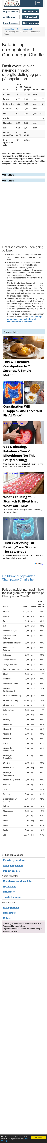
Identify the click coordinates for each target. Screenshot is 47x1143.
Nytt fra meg (9, 886)
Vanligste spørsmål (13, 865)
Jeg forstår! (38, 1137)
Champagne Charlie (25, 29)
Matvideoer (9, 891)
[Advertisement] (23, 206)
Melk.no (7, 917)
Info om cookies (11, 870)
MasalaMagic (9, 912)
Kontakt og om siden (14, 860)
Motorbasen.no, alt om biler (17, 881)
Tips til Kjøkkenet (12, 896)
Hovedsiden (9, 29)
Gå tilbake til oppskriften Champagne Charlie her (18, 577)
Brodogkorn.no (11, 907)
